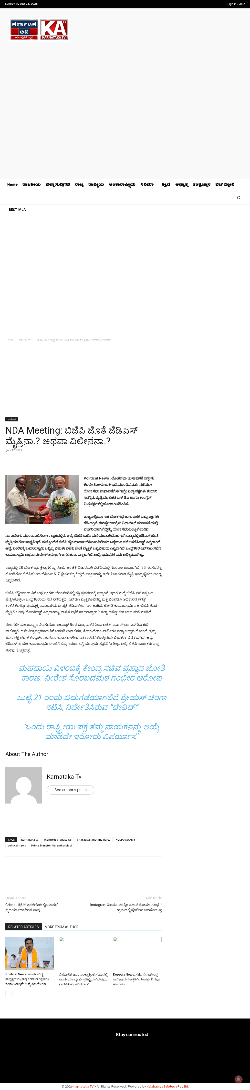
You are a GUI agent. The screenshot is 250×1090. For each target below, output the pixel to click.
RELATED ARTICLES (23, 927)
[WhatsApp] (10, 461)
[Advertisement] (83, 381)
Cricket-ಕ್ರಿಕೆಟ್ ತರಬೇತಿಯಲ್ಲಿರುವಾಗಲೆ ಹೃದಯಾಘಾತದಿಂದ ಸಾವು (31, 907)
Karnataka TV (83, 1086)
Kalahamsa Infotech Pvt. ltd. (168, 1086)
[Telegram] (55, 461)
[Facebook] (194, 4)
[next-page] (16, 994)
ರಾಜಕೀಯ (25, 340)
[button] (239, 197)
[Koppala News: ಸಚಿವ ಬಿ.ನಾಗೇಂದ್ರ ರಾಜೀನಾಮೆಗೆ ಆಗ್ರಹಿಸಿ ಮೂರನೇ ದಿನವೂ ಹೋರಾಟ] (137, 953)
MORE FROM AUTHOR (62, 927)
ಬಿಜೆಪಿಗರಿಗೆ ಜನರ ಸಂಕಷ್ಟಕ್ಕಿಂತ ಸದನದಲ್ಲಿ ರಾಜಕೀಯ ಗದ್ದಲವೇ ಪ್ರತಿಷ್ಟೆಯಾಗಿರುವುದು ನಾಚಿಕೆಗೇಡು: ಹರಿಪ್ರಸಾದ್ (83, 979)
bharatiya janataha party (93, 839)
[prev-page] (8, 994)
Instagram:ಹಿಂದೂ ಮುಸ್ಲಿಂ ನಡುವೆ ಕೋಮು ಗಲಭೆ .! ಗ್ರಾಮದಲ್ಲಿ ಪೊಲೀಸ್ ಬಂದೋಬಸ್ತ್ (126, 907)
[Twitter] (209, 4)
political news (17, 845)
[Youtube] (217, 4)
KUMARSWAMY (125, 839)
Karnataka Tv (64, 776)
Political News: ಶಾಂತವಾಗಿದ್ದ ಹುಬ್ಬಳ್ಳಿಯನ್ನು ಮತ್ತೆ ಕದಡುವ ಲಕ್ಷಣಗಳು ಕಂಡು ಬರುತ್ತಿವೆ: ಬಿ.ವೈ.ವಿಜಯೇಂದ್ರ (28, 979)
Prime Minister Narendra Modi (51, 845)
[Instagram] (201, 4)
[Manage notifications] (238, 1079)
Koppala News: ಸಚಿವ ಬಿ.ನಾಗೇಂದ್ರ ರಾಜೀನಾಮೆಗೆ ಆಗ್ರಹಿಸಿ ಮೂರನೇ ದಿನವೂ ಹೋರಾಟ (136, 979)
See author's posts (70, 789)
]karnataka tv (29, 839)
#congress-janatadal (57, 839)
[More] (67, 461)
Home (9, 340)
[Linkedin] (44, 461)
